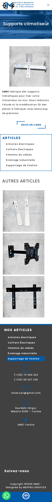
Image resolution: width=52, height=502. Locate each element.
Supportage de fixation (22, 165)
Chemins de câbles (19, 154)
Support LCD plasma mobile (24, 254)
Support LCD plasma (24, 296)
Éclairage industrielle (20, 160)
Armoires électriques (20, 144)
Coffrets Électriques (19, 149)
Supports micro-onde (24, 211)
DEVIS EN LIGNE (31, 124)
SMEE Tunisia (26, 424)
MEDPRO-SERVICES (34, 487)
